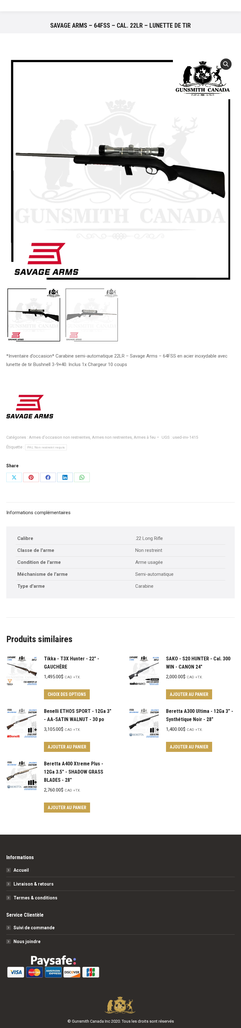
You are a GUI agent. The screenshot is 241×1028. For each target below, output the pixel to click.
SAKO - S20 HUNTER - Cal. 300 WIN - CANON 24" (198, 663)
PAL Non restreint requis (46, 447)
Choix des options (67, 694)
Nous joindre (26, 941)
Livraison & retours (33, 883)
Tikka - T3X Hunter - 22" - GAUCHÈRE (71, 663)
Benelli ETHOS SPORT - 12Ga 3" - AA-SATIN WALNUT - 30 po (77, 715)
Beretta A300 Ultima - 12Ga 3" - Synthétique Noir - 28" (199, 715)
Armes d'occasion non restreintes (59, 437)
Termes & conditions (35, 897)
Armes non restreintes (112, 437)
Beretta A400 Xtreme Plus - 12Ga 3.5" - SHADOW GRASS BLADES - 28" (73, 772)
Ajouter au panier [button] (189, 694)
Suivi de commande (34, 927)
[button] (226, 64)
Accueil (21, 870)
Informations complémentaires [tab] (38, 512)
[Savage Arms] (29, 408)
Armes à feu (145, 437)
